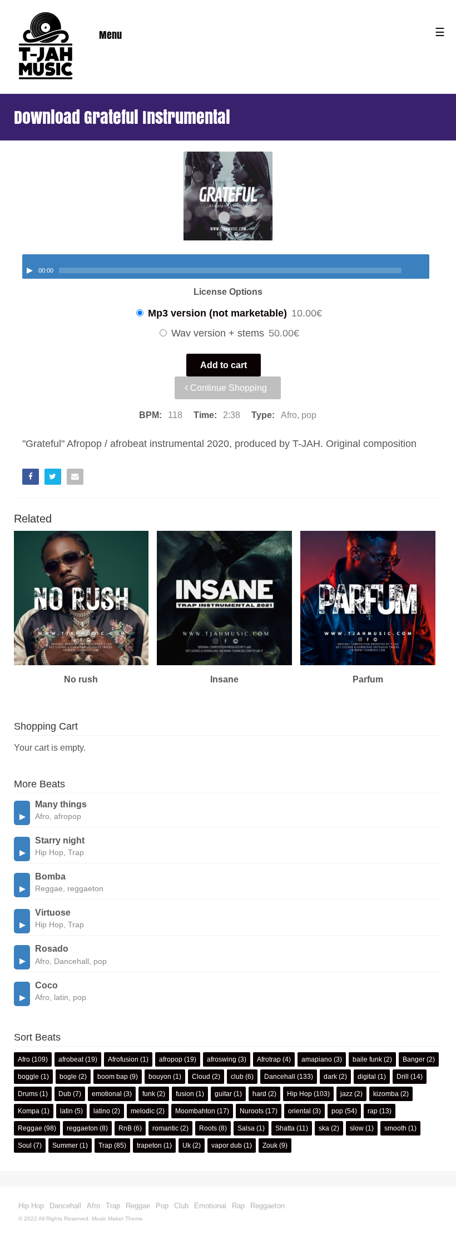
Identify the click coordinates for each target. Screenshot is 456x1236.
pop (337, 1111)
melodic (143, 1111)
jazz (346, 1094)
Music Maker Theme (117, 1218)
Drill (402, 1077)
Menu (110, 35)
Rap (238, 1206)
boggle (28, 1077)
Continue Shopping (227, 388)
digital (367, 1077)
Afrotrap (269, 1059)
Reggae (30, 1128)
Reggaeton (267, 1206)
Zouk (269, 1145)
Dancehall (279, 1077)
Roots (208, 1128)
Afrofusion (123, 1059)
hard (259, 1094)
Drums (28, 1094)
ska (324, 1128)
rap (373, 1111)
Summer (65, 1145)
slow (357, 1128)
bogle (68, 1077)
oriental (299, 1111)
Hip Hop (299, 1094)
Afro (24, 1059)
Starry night (60, 840)
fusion (185, 1094)
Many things (61, 804)
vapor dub (226, 1145)
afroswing (221, 1059)
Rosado (51, 948)
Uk (186, 1145)
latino (101, 1111)
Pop (162, 1206)
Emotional (210, 1206)
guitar (223, 1094)
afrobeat (70, 1059)
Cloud (201, 1077)
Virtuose (53, 912)
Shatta (285, 1128)
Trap (105, 1145)
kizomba (386, 1094)
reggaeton (82, 1128)
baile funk (367, 1059)
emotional (107, 1094)
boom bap (112, 1077)
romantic (165, 1128)
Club (181, 1206)
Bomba (50, 876)
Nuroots (252, 1111)
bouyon (159, 1077)
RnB (125, 1128)
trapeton (149, 1145)
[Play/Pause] (29, 270)
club (237, 1077)
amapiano (316, 1059)
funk (148, 1094)
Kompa (28, 1111)
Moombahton (195, 1111)
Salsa (246, 1128)
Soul (25, 1145)
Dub (64, 1094)
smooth (395, 1128)
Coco (46, 985)
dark (330, 1077)
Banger (414, 1059)
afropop (170, 1059)
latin (66, 1111)
